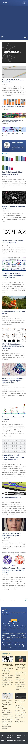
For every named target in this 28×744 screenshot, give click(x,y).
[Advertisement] (14, 21)
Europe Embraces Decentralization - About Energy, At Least (20, 666)
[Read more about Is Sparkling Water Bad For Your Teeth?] (14, 302)
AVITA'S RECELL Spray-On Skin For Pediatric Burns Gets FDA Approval (7, 704)
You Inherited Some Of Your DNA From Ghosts (13, 134)
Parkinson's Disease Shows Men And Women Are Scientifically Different (13, 570)
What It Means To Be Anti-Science (20, 702)
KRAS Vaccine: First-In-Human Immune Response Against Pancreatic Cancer (13, 380)
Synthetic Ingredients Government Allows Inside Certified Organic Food (12, 120)
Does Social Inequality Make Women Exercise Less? (12, 173)
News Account (17, 143)
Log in (25, 37)
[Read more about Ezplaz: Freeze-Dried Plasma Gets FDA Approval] (14, 232)
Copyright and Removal (10, 736)
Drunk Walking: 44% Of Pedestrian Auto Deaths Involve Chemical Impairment (13, 457)
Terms (25, 735)
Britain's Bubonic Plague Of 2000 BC (7, 665)
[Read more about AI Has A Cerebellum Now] (14, 488)
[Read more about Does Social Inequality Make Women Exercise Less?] (14, 163)
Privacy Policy (19, 736)
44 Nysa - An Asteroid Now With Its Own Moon (13, 207)
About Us (2, 736)
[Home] (6, 3)
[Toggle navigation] (24, 2)
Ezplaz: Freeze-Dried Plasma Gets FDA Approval (12, 242)
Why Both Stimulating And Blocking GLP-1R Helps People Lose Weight (13, 346)
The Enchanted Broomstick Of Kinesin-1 (13, 418)
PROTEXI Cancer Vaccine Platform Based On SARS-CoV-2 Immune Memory (13, 275)
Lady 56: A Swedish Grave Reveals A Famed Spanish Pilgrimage (11, 535)
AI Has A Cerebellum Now (11, 497)
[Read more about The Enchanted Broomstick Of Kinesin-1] (14, 408)
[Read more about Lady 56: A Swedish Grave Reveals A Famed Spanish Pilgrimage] (14, 524)
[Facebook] (1, 37)
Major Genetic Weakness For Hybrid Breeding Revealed (13, 107)
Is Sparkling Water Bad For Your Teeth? (13, 312)
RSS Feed (5, 153)
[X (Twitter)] (3, 37)
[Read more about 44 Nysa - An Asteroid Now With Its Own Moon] (14, 197)
